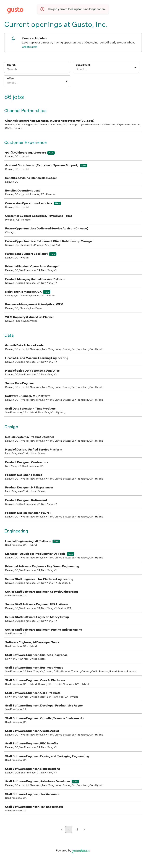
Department (83, 64)
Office (10, 78)
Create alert (29, 46)
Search (11, 64)
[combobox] (7, 83)
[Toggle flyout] (135, 68)
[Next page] (84, 829)
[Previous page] (61, 829)
